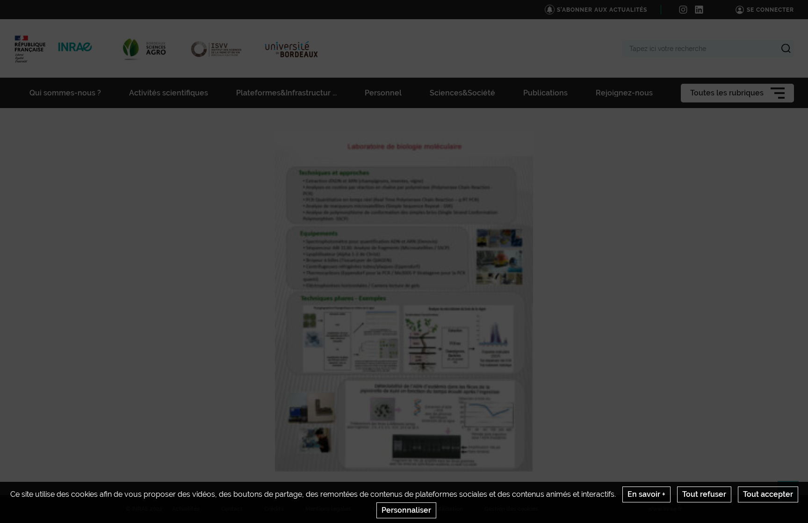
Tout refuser (704, 494)
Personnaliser (406, 510)
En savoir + (646, 494)
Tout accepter (768, 494)
